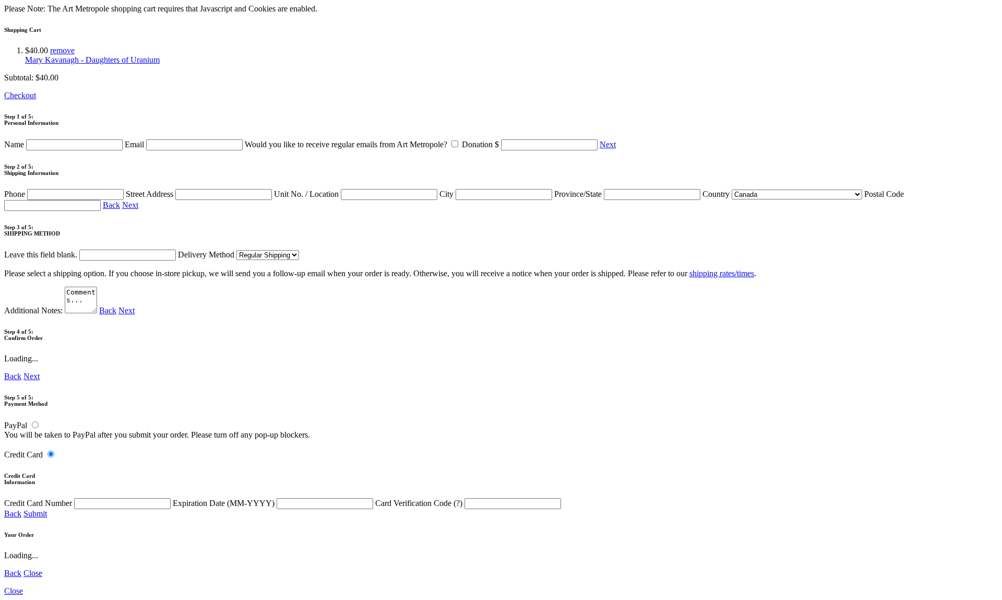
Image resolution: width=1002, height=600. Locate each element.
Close (32, 573)
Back (111, 205)
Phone (15, 194)
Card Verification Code (418, 503)
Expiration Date (224, 503)
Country (717, 194)
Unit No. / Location (307, 194)
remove (62, 50)
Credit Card (23, 454)
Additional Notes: (34, 310)
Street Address (150, 194)
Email (135, 144)
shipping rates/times (721, 273)
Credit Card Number (39, 503)
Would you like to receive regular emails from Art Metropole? (347, 144)
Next (608, 144)
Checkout (20, 95)
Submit (35, 513)
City (447, 194)
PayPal (15, 425)
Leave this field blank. (41, 254)
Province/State (579, 194)
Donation (480, 144)
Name (15, 144)
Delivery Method (207, 254)
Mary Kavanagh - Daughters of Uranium (92, 59)
